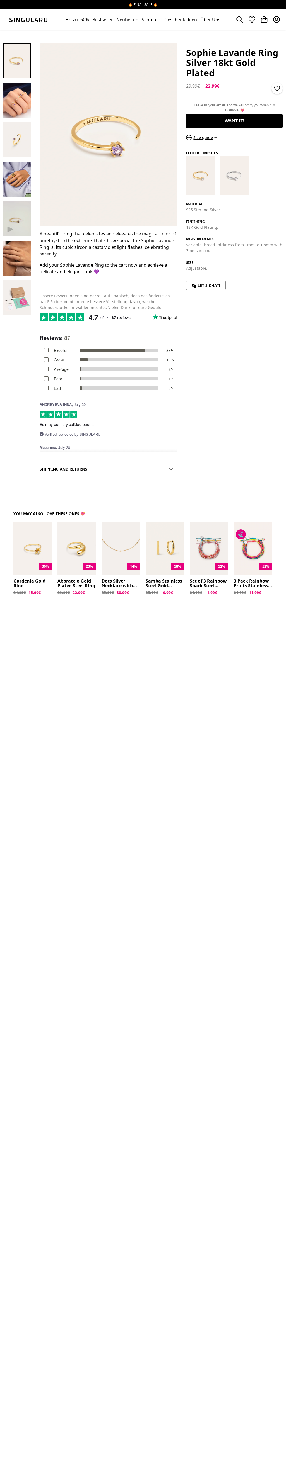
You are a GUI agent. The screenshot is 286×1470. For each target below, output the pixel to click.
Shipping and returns (63, 469)
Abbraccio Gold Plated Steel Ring (76, 583)
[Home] (28, 19)
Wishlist (252, 19)
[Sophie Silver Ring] (234, 175)
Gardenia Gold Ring (29, 583)
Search (240, 19)
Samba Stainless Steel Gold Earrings (164, 583)
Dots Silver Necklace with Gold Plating (117, 583)
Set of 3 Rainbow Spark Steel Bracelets (208, 583)
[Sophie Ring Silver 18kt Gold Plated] (200, 175)
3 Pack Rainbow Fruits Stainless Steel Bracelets (251, 583)
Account (276, 19)
